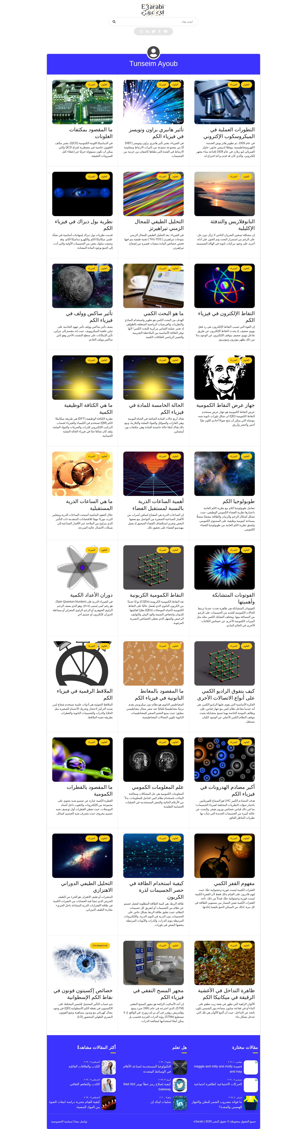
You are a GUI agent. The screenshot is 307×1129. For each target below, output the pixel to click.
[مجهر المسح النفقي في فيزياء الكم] (153, 963)
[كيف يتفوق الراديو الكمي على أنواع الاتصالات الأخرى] (224, 663)
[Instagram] (141, 31)
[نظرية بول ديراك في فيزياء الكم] (82, 194)
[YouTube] (165, 31)
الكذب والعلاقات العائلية (84, 1066)
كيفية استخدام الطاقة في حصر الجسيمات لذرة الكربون (156, 890)
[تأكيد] (114, 22)
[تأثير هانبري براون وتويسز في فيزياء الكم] (153, 102)
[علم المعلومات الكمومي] (153, 759)
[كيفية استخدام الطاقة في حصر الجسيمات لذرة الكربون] (153, 856)
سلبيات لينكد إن (160, 1102)
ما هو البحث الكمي (164, 313)
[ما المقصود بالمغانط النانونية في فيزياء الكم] (153, 663)
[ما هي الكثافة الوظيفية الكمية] (82, 377)
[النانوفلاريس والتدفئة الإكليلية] (224, 194)
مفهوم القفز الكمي (234, 883)
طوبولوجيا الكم (239, 501)
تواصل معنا (80, 1121)
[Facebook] (159, 31)
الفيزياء (233, 84)
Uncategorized (100, 945)
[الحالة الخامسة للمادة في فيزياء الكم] (153, 377)
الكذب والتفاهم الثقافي (85, 1084)
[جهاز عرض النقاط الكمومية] (224, 377)
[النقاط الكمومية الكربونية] (153, 567)
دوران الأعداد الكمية (91, 595)
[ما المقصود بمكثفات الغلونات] (82, 102)
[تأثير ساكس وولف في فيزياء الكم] (82, 286)
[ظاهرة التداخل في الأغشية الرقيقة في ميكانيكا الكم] (224, 963)
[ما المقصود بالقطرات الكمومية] (82, 759)
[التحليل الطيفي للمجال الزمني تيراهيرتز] (153, 194)
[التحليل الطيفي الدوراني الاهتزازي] (82, 856)
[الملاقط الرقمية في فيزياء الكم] (82, 663)
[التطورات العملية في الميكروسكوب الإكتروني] (224, 102)
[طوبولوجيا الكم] (224, 474)
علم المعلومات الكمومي (158, 787)
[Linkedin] (147, 31)
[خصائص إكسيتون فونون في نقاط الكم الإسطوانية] (82, 963)
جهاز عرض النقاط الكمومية (225, 405)
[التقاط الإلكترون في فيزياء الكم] (224, 286)
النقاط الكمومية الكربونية (157, 595)
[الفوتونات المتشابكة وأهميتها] (224, 567)
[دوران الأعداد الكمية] (82, 567)
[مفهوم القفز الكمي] (224, 856)
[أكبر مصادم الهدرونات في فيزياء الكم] (224, 759)
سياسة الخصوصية (61, 1121)
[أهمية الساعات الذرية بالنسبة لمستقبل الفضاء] (153, 474)
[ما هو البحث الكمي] (153, 286)
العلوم (246, 84)
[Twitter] (153, 31)
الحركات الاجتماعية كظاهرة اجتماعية (218, 1084)
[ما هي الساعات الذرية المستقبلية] (82, 474)
